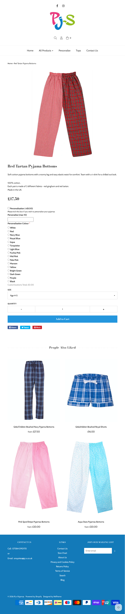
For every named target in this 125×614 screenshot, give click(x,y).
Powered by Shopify (34, 596)
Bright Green (16, 270)
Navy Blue (15, 235)
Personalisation (21, 208)
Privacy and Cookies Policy (62, 562)
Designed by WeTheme (52, 596)
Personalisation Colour (18, 223)
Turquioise (15, 245)
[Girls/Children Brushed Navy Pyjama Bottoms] (34, 390)
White (13, 227)
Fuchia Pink (15, 252)
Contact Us (92, 50)
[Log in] (61, 38)
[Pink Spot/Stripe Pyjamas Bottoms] (34, 477)
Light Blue (14, 249)
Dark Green (15, 274)
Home (30, 50)
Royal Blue (15, 238)
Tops (78, 50)
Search (62, 575)
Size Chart (62, 553)
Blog (62, 580)
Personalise (64, 50)
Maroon (13, 263)
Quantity (12, 303)
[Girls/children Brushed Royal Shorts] (91, 390)
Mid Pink (14, 256)
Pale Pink (14, 260)
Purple (13, 277)
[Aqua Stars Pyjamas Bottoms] (91, 477)
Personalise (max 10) (17, 214)
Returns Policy (62, 566)
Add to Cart (62, 319)
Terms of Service (62, 570)
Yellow (13, 267)
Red (12, 231)
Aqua (12, 242)
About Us (62, 557)
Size (9, 290)
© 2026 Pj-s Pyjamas (16, 596)
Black (12, 281)
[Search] (55, 38)
